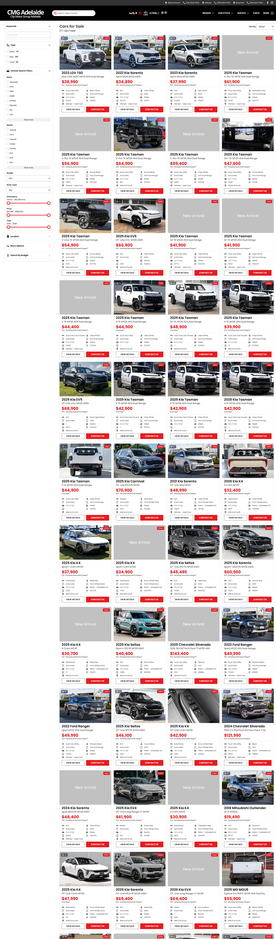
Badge (10, 173)
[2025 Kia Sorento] (248, 542)
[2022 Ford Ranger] (248, 624)
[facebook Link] (267, 2)
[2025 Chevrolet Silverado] (194, 624)
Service (241, 13)
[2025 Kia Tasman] (248, 52)
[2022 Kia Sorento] (139, 52)
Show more (28, 120)
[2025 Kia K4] (85, 542)
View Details (73, 109)
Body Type (12, 184)
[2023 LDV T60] (85, 52)
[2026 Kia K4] (248, 461)
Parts (256, 13)
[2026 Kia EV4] (194, 869)
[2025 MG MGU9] (248, 869)
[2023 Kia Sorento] (194, 52)
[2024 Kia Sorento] (85, 787)
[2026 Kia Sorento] (139, 869)
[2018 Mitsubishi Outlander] (248, 787)
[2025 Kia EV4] (139, 787)
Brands (207, 13)
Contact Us (97, 109)
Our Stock (224, 13)
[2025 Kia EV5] (139, 216)
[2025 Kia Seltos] (194, 542)
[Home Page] (25, 13)
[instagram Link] (272, 2)
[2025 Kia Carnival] (139, 461)
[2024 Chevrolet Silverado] (248, 706)
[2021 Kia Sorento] (194, 461)
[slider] (8, 203)
